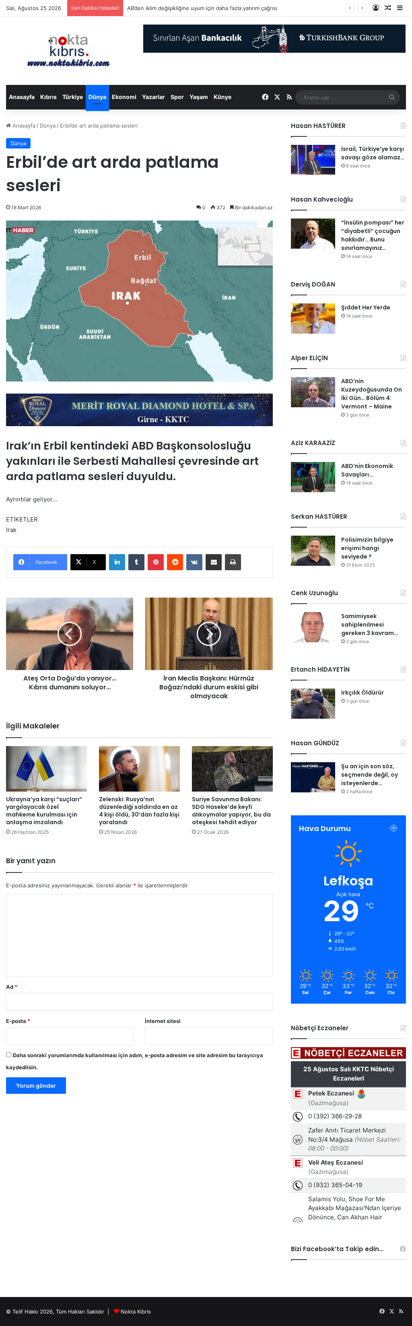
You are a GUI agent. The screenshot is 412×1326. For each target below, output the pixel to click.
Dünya (97, 96)
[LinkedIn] (117, 562)
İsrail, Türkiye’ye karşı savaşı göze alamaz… (372, 153)
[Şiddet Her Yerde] (313, 318)
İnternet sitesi (163, 1021)
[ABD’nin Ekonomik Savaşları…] (313, 477)
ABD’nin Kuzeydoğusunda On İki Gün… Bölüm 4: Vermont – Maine (371, 393)
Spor (177, 96)
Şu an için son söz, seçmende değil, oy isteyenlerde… (369, 774)
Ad (11, 987)
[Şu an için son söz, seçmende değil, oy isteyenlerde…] (313, 777)
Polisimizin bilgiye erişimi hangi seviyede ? (367, 548)
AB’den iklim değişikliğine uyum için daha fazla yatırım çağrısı (202, 8)
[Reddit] (175, 562)
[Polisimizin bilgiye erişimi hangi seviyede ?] (313, 551)
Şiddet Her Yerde (365, 307)
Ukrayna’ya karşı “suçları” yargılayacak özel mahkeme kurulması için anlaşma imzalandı (44, 810)
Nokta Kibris (136, 1311)
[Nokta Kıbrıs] (68, 51)
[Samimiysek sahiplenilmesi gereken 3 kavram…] (313, 627)
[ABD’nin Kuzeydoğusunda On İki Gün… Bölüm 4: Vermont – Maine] (313, 392)
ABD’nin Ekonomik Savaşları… (367, 470)
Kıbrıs (48, 96)
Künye (222, 96)
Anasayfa (22, 96)
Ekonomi (124, 96)
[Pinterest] (156, 562)
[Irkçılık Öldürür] (313, 704)
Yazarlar (153, 96)
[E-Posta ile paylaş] (214, 562)
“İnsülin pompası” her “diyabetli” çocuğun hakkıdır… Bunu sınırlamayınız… (372, 235)
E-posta (18, 1021)
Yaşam (199, 96)
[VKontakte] (194, 562)
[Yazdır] (233, 562)
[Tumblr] (136, 562)
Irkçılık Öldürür (362, 693)
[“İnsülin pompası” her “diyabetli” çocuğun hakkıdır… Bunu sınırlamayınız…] (313, 234)
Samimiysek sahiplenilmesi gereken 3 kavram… (369, 624)
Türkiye (72, 96)
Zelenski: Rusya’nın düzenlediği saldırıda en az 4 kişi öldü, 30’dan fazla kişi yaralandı (139, 810)
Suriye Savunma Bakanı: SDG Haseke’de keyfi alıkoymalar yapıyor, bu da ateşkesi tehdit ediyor (231, 810)
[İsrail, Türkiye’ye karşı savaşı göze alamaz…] (313, 160)
